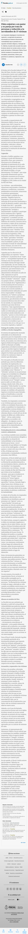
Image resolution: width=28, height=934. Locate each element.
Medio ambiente (10, 867)
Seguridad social (19, 870)
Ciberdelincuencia (17, 857)
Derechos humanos (19, 861)
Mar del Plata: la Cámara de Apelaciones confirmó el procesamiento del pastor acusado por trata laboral (13, 838)
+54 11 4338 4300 (14, 921)
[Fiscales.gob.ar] (4, 3)
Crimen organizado (9, 861)
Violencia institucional (14, 876)
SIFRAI (7, 873)
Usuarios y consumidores (16, 873)
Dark (18, 900)
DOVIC (9, 864)
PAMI (21, 867)
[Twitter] (10, 889)
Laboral (19, 864)
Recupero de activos (9, 870)
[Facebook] (7, 889)
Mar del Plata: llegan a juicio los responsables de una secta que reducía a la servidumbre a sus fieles (14, 825)
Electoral (14, 864)
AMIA (7, 857)
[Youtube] (14, 889)
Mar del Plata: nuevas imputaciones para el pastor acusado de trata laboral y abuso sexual (14, 832)
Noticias (17, 867)
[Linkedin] (20, 889)
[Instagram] (17, 889)
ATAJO (11, 857)
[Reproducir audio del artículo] (3, 64)
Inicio (4, 8)
